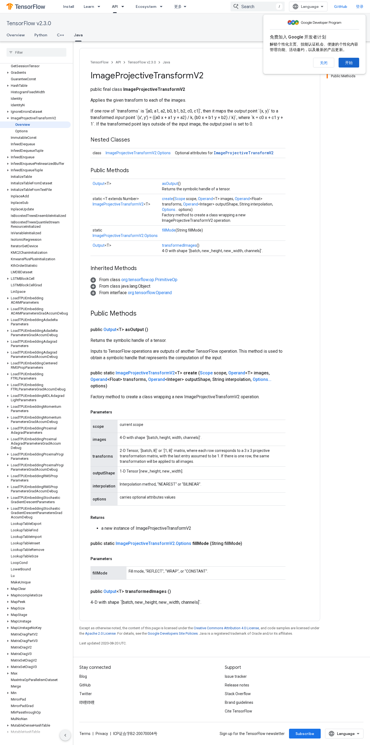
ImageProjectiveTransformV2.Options (138, 153)
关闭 (323, 62)
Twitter (85, 694)
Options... (170, 209)
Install (68, 6)
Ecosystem (146, 6)
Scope (179, 199)
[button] (35, 72)
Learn (89, 6)
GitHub (340, 6)
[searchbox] (36, 52)
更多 (178, 6)
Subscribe (305, 733)
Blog (83, 676)
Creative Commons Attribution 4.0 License (226, 628)
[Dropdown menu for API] (124, 6)
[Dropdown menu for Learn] (100, 6)
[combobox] (258, 6)
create (167, 199)
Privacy (102, 733)
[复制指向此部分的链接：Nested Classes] (135, 140)
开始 (349, 62)
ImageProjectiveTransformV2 (243, 152)
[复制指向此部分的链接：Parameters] (117, 412)
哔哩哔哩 (87, 702)
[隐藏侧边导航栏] (65, 735)
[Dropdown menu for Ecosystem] (162, 6)
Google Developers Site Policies (173, 633)
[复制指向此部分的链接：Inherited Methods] (142, 268)
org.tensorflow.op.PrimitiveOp (149, 279)
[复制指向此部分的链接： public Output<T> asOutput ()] (154, 329)
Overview (16, 35)
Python (40, 35)
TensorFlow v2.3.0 (29, 23)
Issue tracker (236, 676)
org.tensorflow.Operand (150, 292)
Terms (84, 733)
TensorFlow (99, 62)
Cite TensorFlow (238, 711)
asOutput (170, 183)
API (115, 6)
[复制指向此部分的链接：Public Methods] (134, 171)
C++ (60, 35)
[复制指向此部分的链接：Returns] (110, 517)
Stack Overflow (238, 694)
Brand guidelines (239, 702)
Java (78, 35)
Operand (205, 199)
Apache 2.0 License (100, 633)
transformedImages (179, 245)
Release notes (237, 685)
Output (99, 183)
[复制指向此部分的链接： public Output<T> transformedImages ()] (177, 591)
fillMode (169, 230)
